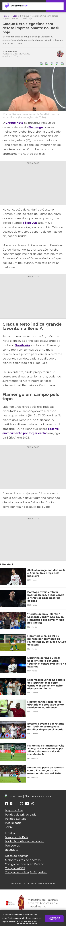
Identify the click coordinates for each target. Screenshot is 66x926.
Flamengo (35, 127)
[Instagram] (21, 804)
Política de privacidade (21, 814)
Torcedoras (12, 845)
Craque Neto (14, 122)
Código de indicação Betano (24, 864)
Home (5, 16)
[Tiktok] (16, 804)
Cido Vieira (11, 51)
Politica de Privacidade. (27, 921)
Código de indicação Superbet (26, 872)
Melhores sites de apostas (23, 860)
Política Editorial (16, 818)
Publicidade (13, 823)
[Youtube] (27, 804)
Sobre (9, 827)
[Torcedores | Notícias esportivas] (16, 6)
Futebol (15, 16)
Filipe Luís (30, 222)
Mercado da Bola (16, 837)
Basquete (11, 849)
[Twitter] (11, 804)
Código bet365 (15, 868)
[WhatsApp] (32, 804)
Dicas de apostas (16, 856)
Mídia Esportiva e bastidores (24, 841)
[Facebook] (6, 804)
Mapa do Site (14, 810)
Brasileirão (22, 345)
